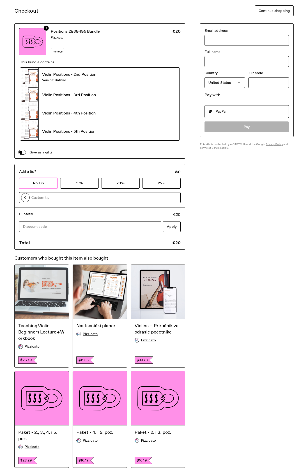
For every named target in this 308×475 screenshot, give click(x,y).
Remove (57, 51)
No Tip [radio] (38, 183)
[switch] (22, 152)
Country (211, 73)
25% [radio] (161, 183)
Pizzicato (57, 37)
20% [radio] (120, 183)
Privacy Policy (274, 144)
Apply (172, 226)
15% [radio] (79, 183)
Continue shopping (274, 11)
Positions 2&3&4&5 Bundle (75, 31)
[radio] (247, 111)
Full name (213, 52)
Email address (216, 30)
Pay (247, 127)
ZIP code (255, 73)
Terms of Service (210, 147)
